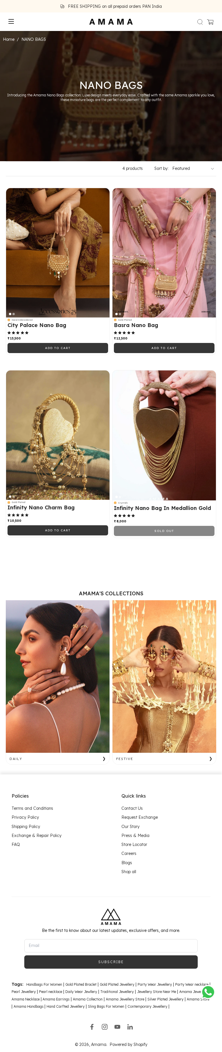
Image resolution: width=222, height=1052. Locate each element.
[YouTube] (117, 1026)
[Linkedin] (130, 1026)
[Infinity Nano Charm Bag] (58, 435)
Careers (128, 853)
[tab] (10, 314)
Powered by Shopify (128, 1044)
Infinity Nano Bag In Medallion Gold (162, 508)
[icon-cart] (210, 21)
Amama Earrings (56, 999)
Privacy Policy (25, 817)
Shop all (128, 871)
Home (8, 39)
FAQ (16, 844)
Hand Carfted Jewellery (66, 1006)
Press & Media (135, 835)
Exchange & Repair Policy (37, 835)
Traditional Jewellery (117, 991)
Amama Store (198, 999)
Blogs (126, 862)
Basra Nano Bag (136, 325)
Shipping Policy (26, 826)
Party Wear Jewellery (155, 984)
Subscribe (111, 962)
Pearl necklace (50, 991)
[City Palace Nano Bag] (58, 253)
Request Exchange (139, 817)
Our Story (130, 826)
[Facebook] (92, 1026)
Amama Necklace (26, 999)
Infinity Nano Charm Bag (41, 507)
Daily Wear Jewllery (81, 991)
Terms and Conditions (32, 808)
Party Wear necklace (191, 984)
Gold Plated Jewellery (117, 984)
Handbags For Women (44, 984)
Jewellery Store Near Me (156, 991)
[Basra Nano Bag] (164, 253)
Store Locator (134, 844)
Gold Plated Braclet (81, 984)
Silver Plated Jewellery (165, 999)
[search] (200, 21)
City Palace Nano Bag (37, 325)
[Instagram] (104, 1026)
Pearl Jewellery (24, 991)
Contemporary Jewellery (147, 1006)
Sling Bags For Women (106, 1006)
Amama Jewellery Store (125, 999)
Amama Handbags (29, 1006)
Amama (98, 1044)
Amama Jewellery (194, 991)
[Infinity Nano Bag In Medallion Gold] (164, 435)
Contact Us (132, 808)
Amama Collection (88, 999)
